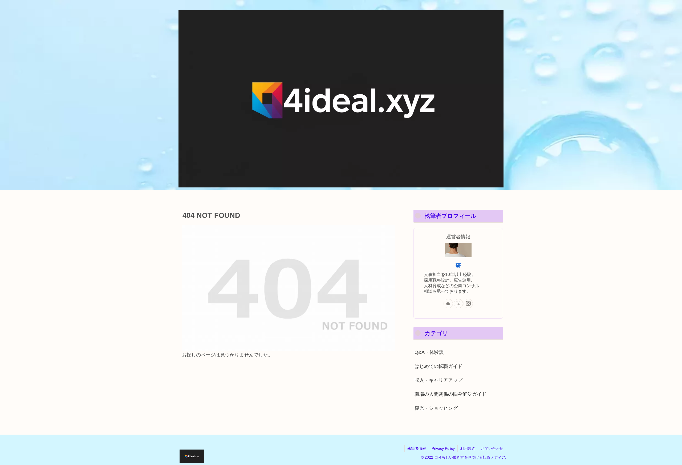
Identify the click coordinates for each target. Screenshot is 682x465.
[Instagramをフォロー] (468, 303)
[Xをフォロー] (458, 303)
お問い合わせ (492, 448)
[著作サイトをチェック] (448, 303)
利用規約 (467, 448)
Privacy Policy (443, 448)
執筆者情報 (416, 448)
